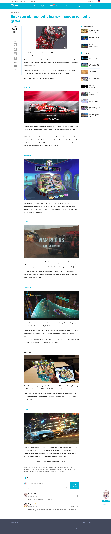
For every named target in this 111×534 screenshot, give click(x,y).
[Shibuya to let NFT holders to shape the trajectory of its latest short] (84, 94)
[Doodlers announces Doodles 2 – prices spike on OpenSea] (84, 101)
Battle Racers (39, 467)
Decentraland (46, 471)
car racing (69, 467)
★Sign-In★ (106, 501)
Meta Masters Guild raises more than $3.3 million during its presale (94, 79)
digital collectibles (28, 469)
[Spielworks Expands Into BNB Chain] (84, 38)
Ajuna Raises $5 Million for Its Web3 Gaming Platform (93, 57)
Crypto (57, 469)
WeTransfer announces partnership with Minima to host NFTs (94, 86)
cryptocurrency (52, 469)
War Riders (45, 467)
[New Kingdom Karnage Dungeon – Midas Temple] (84, 46)
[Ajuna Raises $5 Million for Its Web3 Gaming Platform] (84, 58)
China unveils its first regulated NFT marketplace (94, 115)
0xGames (61, 471)
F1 (73, 467)
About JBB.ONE (14, 529)
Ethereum (62, 469)
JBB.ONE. (67, 469)
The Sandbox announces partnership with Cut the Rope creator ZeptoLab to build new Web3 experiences (94, 72)
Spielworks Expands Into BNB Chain (94, 38)
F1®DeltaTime (32, 467)
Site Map (13, 526)
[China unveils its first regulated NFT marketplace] (84, 115)
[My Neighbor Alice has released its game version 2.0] (84, 31)
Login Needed (74, 485)
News (15, 12)
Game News (15, 38)
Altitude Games (38, 471)
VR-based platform (53, 471)
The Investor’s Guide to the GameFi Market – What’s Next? (94, 64)
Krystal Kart (59, 467)
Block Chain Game (43, 469)
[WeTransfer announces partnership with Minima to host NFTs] (84, 87)
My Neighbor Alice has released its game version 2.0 (94, 31)
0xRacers (64, 467)
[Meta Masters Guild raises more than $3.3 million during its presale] (84, 79)
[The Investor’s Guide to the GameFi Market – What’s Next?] (84, 65)
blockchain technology (29, 471)
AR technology (73, 469)
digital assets (36, 469)
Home (12, 12)
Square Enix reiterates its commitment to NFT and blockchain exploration (94, 107)
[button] (99, 1)
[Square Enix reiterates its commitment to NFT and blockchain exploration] (84, 108)
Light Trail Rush (52, 467)
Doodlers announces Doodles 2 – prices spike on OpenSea (94, 100)
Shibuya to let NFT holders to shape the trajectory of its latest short (94, 93)
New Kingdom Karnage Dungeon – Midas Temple (94, 45)
